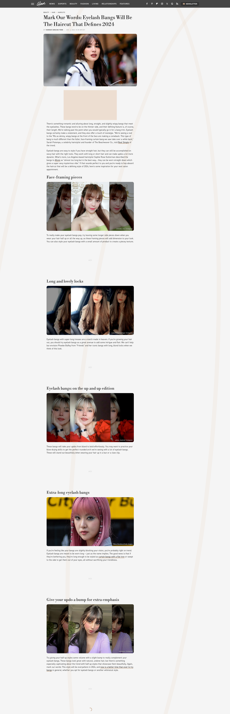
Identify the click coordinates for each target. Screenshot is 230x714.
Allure (57, 160)
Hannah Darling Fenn (54, 30)
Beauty (73, 4)
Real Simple (123, 142)
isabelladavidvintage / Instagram (122, 333)
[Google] (172, 4)
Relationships (109, 4)
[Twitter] (167, 4)
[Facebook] (147, 4)
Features (124, 4)
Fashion (84, 4)
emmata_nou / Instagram (124, 229)
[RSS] (177, 4)
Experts (62, 4)
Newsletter (191, 4)
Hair (53, 12)
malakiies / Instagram (126, 651)
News (52, 4)
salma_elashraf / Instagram (124, 440)
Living (95, 4)
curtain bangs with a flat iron (111, 556)
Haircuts (61, 12)
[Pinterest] (152, 4)
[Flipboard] (157, 4)
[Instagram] (162, 4)
